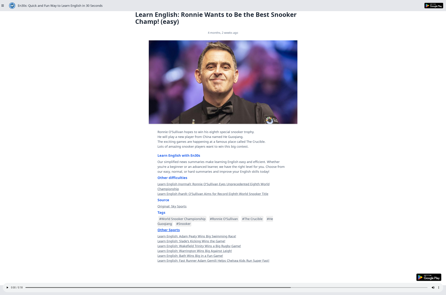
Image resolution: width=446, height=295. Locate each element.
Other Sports (168, 230)
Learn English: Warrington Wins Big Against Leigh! (194, 251)
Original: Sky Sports (172, 206)
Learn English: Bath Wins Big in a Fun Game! (190, 256)
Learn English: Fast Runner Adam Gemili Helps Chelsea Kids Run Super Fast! (213, 260)
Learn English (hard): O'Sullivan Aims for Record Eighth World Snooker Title (212, 194)
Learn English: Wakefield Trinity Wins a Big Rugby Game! (199, 246)
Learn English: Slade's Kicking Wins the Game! (191, 241)
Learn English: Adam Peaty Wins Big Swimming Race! (196, 236)
